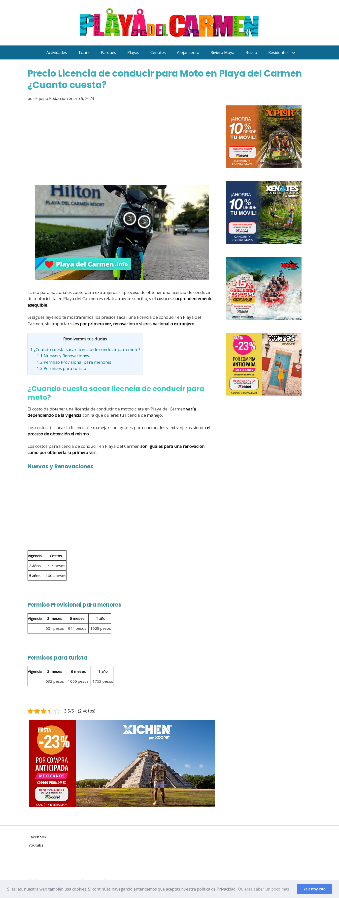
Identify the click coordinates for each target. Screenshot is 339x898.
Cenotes (158, 52)
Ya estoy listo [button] (315, 889)
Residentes (278, 52)
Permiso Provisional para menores (74, 362)
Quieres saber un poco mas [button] (263, 889)
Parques (108, 52)
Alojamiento (188, 52)
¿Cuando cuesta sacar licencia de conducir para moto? (85, 349)
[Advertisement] (122, 144)
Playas (133, 52)
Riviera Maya (222, 52)
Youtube (36, 845)
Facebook (37, 837)
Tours (84, 52)
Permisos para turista (61, 368)
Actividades (56, 52)
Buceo (251, 52)
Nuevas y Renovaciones (63, 356)
